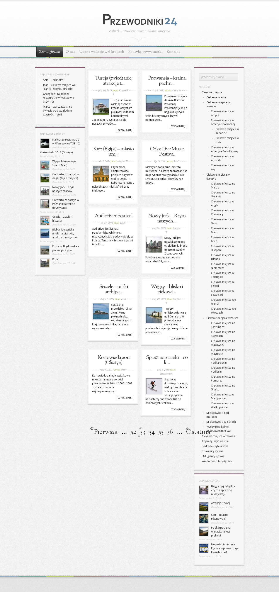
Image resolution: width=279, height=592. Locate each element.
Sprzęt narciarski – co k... (167, 360)
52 (133, 432)
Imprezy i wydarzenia (215, 441)
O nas (70, 51)
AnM (176, 161)
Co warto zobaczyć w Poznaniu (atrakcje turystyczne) (65, 203)
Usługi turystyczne (213, 456)
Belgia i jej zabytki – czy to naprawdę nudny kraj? (223, 490)
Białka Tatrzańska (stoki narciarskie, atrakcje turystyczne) (65, 233)
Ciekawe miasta (216, 97)
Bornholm (57, 79)
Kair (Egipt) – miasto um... (113, 151)
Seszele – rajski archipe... (113, 289)
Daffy (123, 222)
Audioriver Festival (114, 216)
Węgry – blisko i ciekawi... (167, 289)
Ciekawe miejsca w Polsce (222, 318)
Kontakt (173, 51)
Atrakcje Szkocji (220, 503)
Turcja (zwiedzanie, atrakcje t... (113, 81)
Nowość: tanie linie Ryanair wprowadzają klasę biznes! (224, 548)
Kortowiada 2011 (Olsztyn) (56, 152)
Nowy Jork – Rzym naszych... (167, 218)
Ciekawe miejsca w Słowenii (219, 436)
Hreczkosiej (166, 373)
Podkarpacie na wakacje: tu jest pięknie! (221, 531)
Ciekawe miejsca (212, 92)
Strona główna (49, 51)
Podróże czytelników (215, 446)
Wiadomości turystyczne (217, 461)
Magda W (122, 161)
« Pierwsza (118, 430)
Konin (55, 259)
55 (161, 432)
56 (170, 432)
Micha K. (176, 90)
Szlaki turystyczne (212, 451)
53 (142, 432)
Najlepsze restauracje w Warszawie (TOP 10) (58, 97)
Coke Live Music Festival (167, 151)
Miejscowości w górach (221, 421)
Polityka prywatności (145, 51)
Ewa (123, 298)
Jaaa (45, 85)
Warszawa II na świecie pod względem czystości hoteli (57, 110)
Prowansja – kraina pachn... (166, 81)
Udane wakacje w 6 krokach (101, 51)
